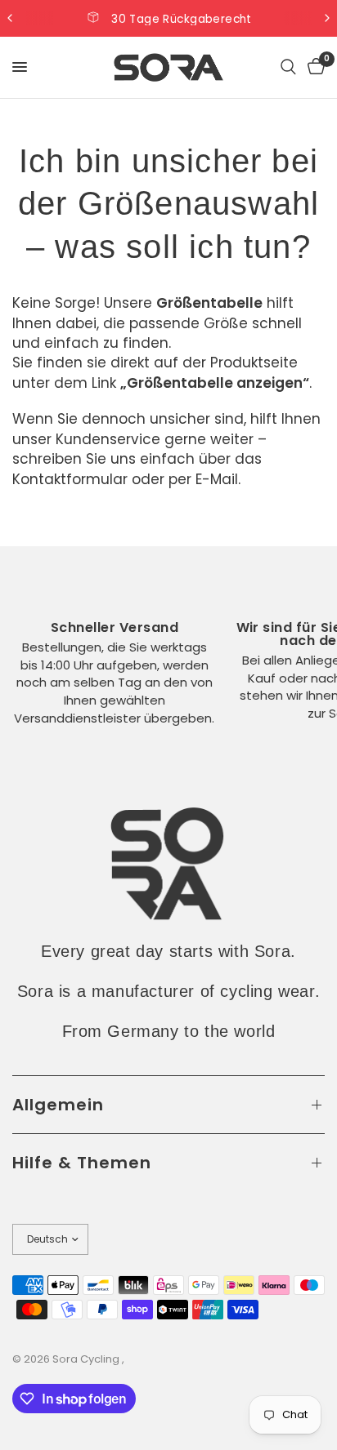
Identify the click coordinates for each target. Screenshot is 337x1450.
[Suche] (288, 67)
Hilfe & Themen (81, 1162)
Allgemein (58, 1104)
